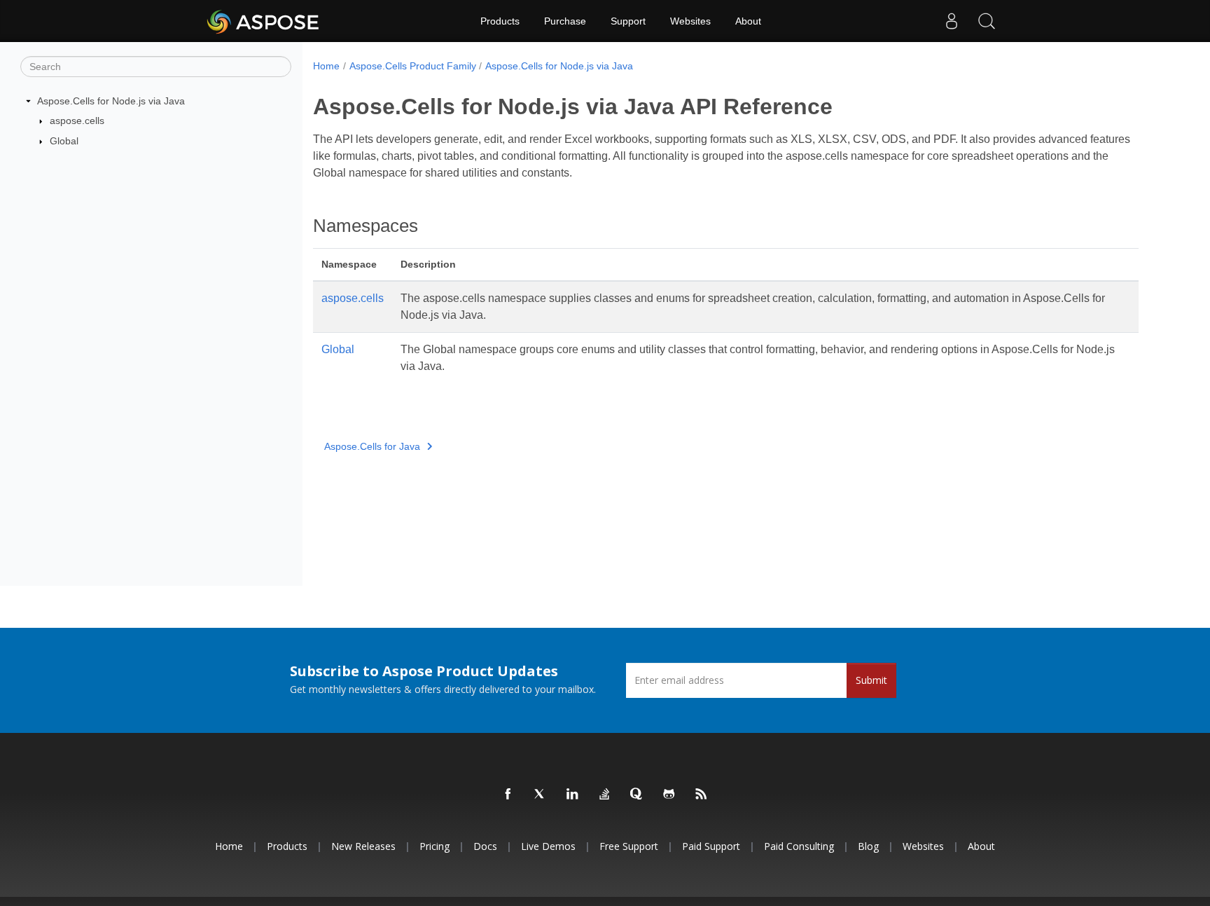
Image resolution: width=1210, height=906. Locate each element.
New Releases (363, 846)
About (748, 21)
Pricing (434, 846)
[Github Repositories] (669, 794)
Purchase (565, 21)
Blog (868, 846)
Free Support (628, 846)
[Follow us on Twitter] (540, 794)
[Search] (986, 21)
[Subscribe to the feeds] (702, 794)
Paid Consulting (799, 846)
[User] (951, 21)
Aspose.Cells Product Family (412, 65)
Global (64, 140)
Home (326, 65)
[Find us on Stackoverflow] (605, 794)
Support (628, 21)
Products (500, 21)
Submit (871, 680)
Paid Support (711, 846)
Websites (690, 21)
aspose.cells (77, 120)
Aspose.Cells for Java (372, 446)
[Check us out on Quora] (637, 794)
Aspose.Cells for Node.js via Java (111, 101)
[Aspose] (263, 21)
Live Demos (548, 846)
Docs (485, 846)
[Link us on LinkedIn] (573, 794)
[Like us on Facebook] (508, 794)
